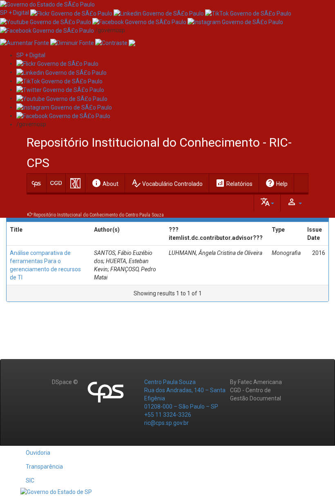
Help (276, 183)
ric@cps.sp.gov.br (166, 423)
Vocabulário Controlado (167, 183)
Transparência (44, 466)
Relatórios (233, 183)
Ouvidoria (38, 452)
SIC (30, 480)
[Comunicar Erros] (132, 42)
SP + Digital (14, 12)
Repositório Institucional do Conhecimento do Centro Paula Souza (99, 215)
